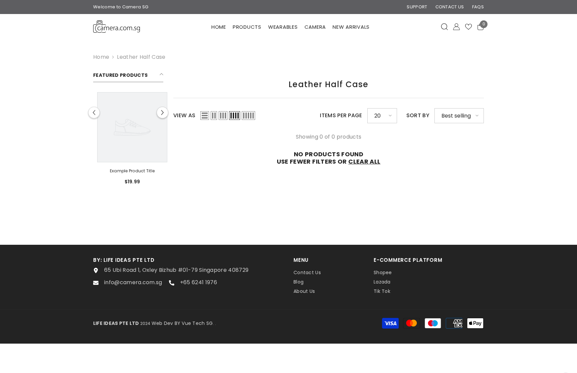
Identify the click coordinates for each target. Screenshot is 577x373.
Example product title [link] (121, 171)
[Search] (444, 26)
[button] (162, 113)
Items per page (341, 115)
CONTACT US (449, 7)
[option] (121, 141)
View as (184, 115)
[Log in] (456, 26)
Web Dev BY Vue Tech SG (182, 323)
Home (101, 57)
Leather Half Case (141, 57)
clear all (364, 161)
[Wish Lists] (468, 26)
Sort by (417, 115)
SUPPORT (417, 7)
